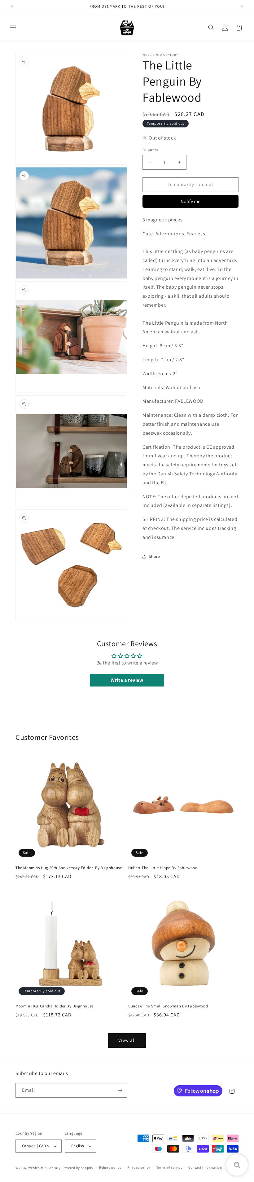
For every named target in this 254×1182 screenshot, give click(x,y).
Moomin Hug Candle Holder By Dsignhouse (54, 1006)
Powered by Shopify (77, 1168)
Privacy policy (138, 1167)
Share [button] (154, 556)
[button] (13, 27)
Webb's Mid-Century (44, 1168)
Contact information (205, 1167)
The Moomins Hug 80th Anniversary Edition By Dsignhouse (68, 867)
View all (127, 1040)
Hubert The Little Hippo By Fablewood (163, 867)
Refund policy (110, 1167)
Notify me (190, 201)
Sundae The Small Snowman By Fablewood (168, 1006)
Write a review (127, 680)
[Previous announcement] (12, 7)
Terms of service (169, 1167)
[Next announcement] (242, 7)
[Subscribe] (120, 1090)
